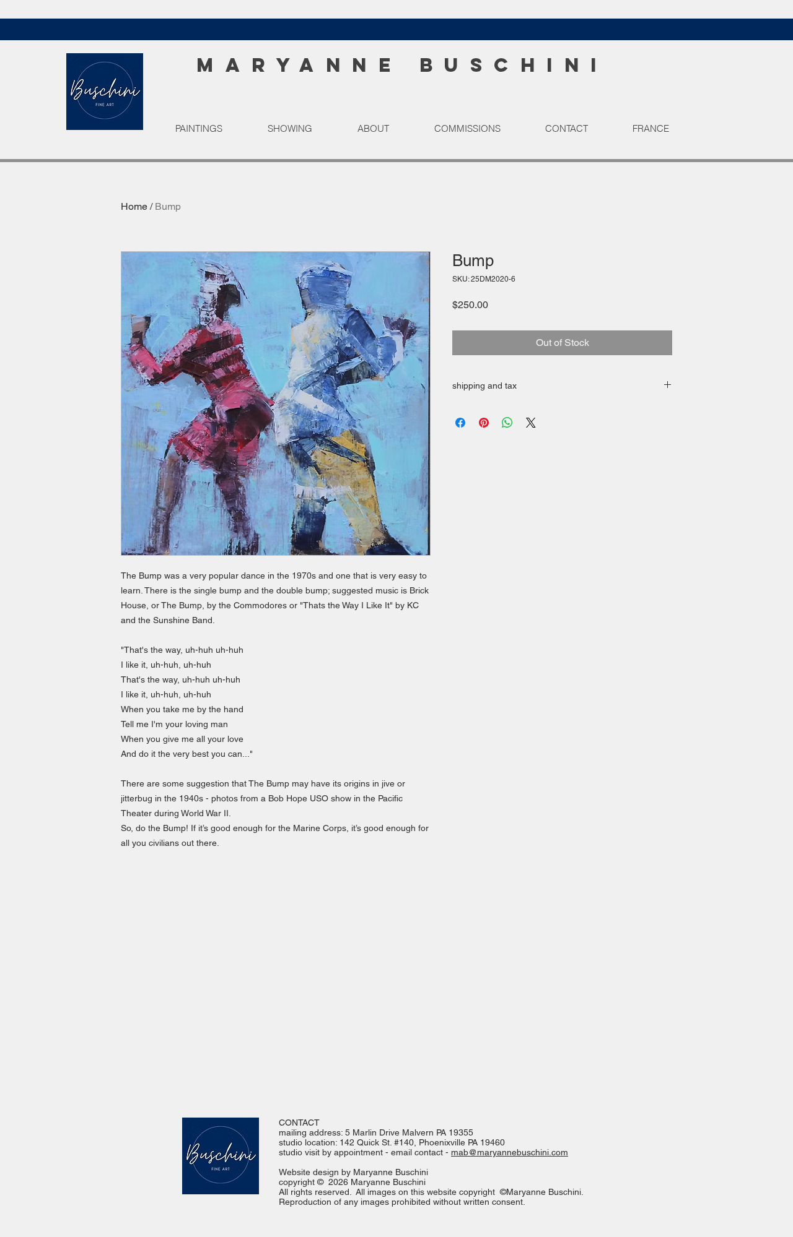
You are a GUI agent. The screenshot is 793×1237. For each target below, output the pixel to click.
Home (134, 206)
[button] (212, 128)
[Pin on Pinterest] (483, 422)
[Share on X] (531, 422)
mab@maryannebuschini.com (509, 1152)
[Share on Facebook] (460, 422)
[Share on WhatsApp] (507, 422)
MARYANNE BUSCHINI (402, 65)
